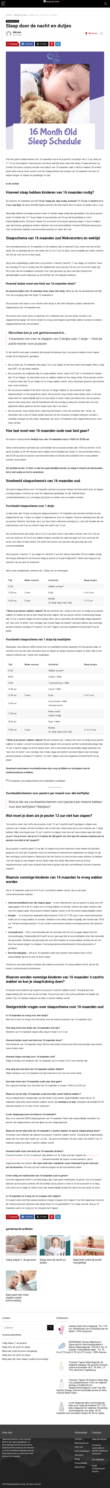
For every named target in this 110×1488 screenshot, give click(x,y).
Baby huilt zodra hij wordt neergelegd (19, 1351)
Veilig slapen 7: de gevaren (21, 1259)
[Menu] (3, 4)
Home (9, 15)
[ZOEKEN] (50, 1327)
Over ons (79, 1447)
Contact (78, 1439)
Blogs (77, 1459)
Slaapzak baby (20, 15)
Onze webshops (82, 1451)
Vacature (79, 1455)
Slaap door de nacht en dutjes (16, 1347)
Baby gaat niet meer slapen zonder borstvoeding (17, 1297)
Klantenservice (82, 1443)
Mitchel (17, 32)
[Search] (105, 4)
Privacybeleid (81, 1463)
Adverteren (80, 1467)
